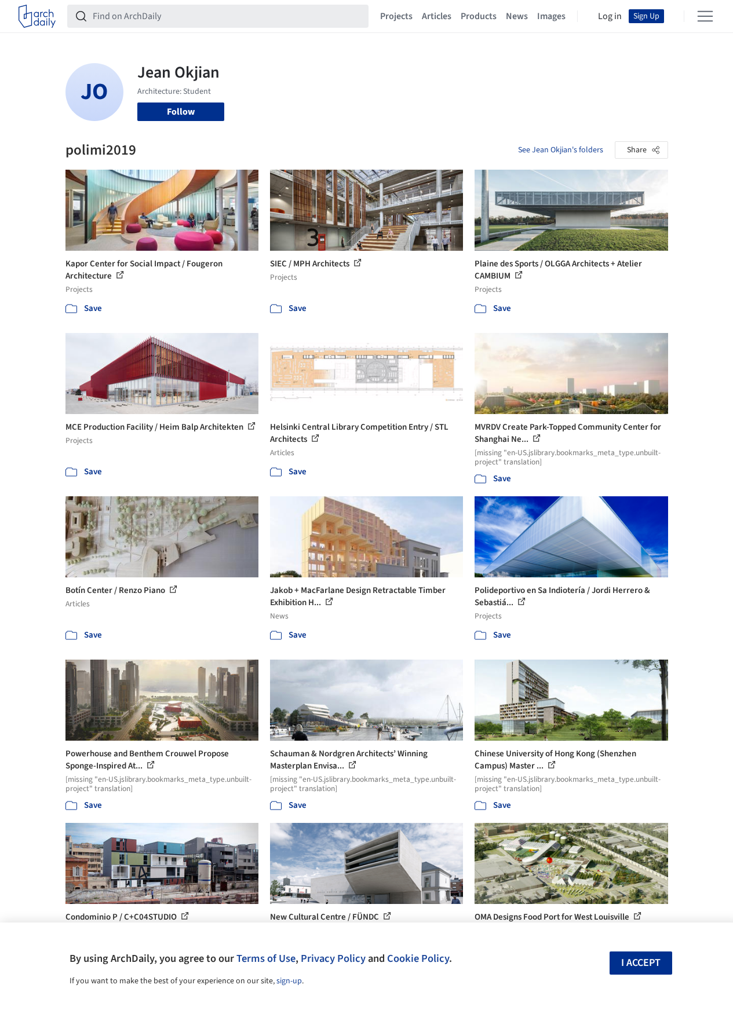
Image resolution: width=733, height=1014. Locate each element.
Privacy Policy (333, 958)
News (517, 16)
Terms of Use (266, 958)
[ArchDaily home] (37, 16)
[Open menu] (705, 16)
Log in (610, 16)
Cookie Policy (418, 958)
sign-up (289, 981)
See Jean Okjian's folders (560, 150)
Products (479, 16)
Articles (436, 16)
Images (551, 16)
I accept (641, 963)
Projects (396, 16)
